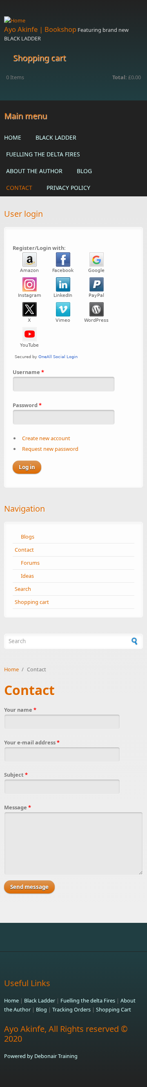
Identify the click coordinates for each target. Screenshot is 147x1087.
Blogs (27, 536)
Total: (119, 77)
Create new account (46, 438)
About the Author (34, 171)
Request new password (50, 448)
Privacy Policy (68, 188)
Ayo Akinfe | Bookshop (40, 29)
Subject (16, 774)
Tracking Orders (71, 1009)
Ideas (27, 575)
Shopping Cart (113, 1009)
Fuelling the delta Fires (43, 154)
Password (27, 405)
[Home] (73, 20)
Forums (30, 562)
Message (17, 807)
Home (12, 137)
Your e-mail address (32, 742)
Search (23, 589)
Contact (19, 188)
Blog (84, 171)
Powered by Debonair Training (41, 1056)
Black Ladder (56, 137)
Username (28, 372)
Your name (20, 709)
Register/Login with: (39, 248)
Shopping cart (32, 602)
